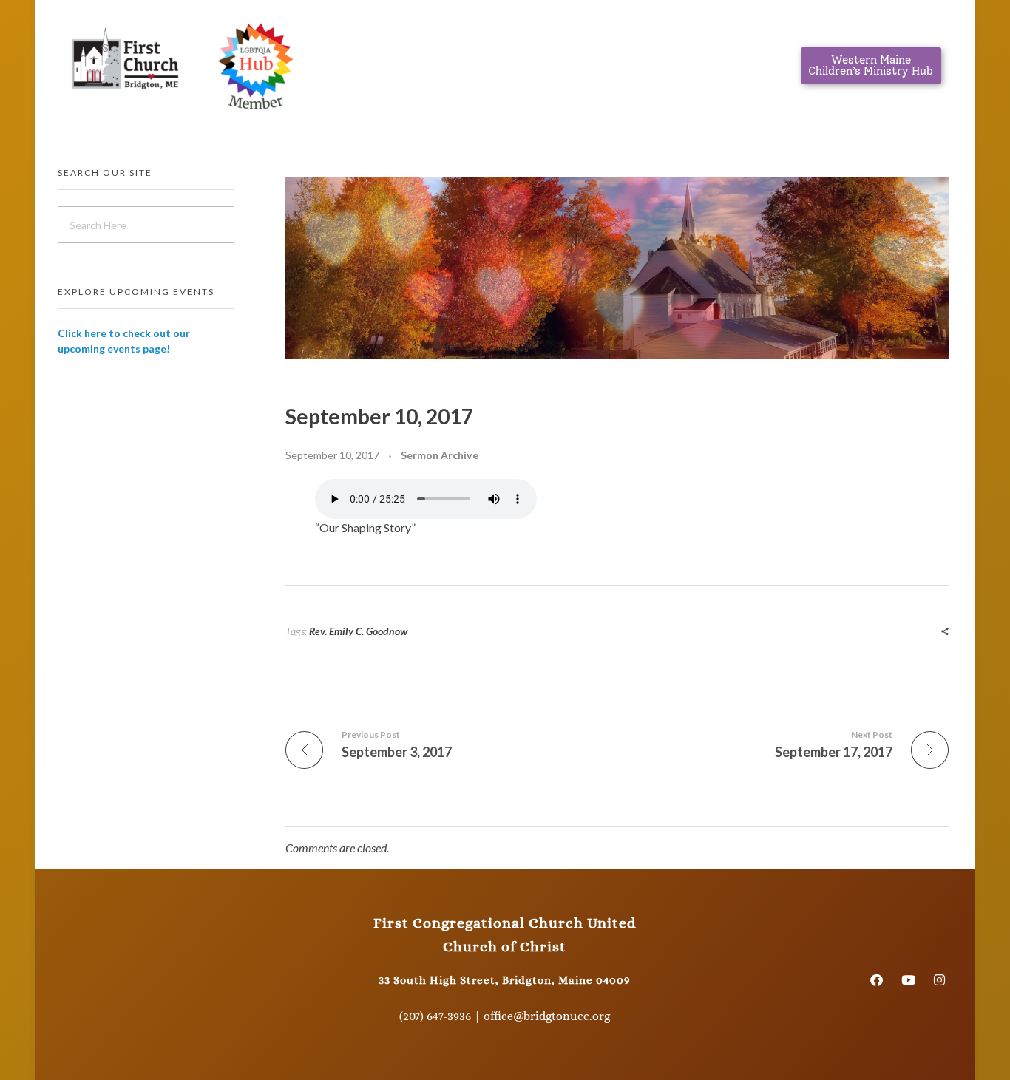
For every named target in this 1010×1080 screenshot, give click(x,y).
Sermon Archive (439, 455)
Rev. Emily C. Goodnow (358, 631)
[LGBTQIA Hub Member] (255, 62)
